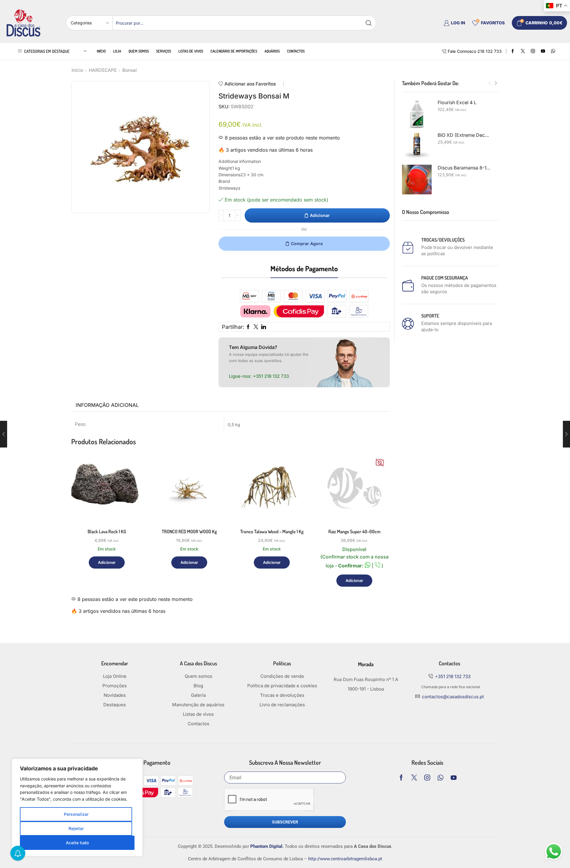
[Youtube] (543, 51)
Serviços (163, 51)
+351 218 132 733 (271, 376)
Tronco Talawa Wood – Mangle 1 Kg (271, 531)
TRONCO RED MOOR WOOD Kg (189, 531)
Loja (117, 51)
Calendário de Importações (233, 51)
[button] (490, 83)
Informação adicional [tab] (107, 405)
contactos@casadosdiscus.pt (453, 696)
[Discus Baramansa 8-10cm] (417, 179)
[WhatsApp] (553, 51)
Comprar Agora (307, 243)
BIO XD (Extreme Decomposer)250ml (465, 135)
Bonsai (129, 70)
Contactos (296, 51)
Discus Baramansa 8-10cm (465, 168)
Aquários (272, 51)
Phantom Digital (266, 846)
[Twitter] (523, 51)
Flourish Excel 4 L (457, 102)
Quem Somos (139, 51)
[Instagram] (533, 51)
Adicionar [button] (131, 497)
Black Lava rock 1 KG (107, 531)
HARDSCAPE (103, 70)
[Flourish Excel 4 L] (417, 114)
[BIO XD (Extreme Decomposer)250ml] (417, 147)
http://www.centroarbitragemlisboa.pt (345, 858)
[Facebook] (513, 51)
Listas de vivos (190, 51)
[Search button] (369, 23)
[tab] (107, 405)
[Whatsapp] (440, 777)
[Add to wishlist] (131, 511)
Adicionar (320, 215)
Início (101, 51)
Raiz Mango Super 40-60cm (354, 531)
